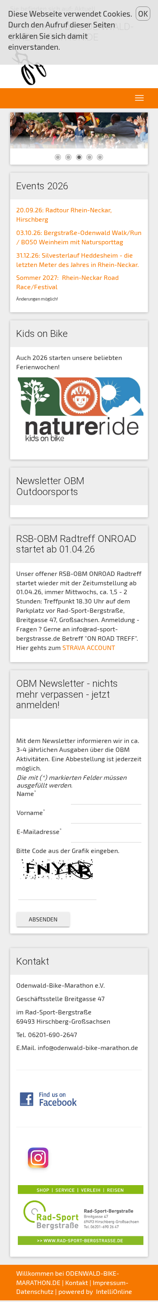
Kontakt (76, 1282)
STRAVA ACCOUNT (88, 647)
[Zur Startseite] (30, 66)
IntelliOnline (114, 1291)
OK (143, 13)
